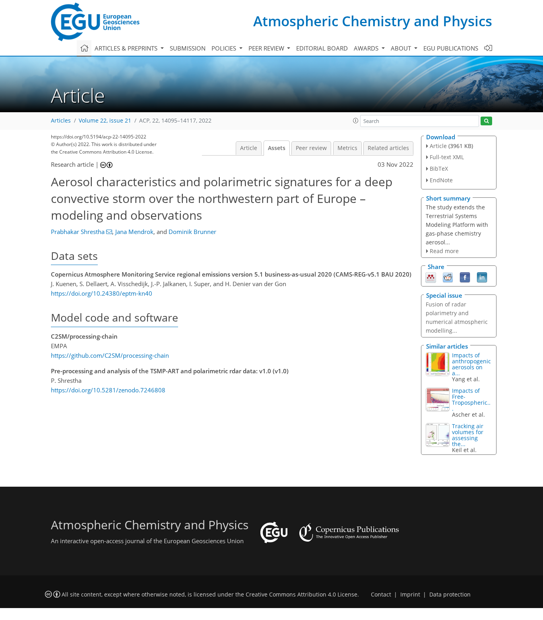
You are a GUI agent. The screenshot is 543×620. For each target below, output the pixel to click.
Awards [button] (367, 48)
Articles (61, 120)
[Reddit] (447, 277)
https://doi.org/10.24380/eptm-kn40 (101, 293)
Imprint (410, 594)
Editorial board (322, 48)
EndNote (441, 180)
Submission (188, 48)
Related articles (388, 148)
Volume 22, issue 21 (105, 120)
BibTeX (439, 168)
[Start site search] (486, 121)
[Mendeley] (430, 277)
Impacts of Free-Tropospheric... (471, 399)
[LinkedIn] (482, 277)
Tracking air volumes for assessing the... (467, 435)
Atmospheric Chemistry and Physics (372, 21)
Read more (444, 251)
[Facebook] (465, 277)
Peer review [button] (267, 48)
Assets (276, 148)
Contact (381, 594)
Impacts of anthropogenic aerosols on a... (471, 364)
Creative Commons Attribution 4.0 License (301, 594)
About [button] (402, 48)
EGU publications (450, 48)
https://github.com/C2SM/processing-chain (110, 355)
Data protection (450, 594)
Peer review (311, 148)
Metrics (347, 148)
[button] (356, 120)
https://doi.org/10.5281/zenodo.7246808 (108, 390)
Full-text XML (447, 157)
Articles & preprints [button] (127, 48)
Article (248, 148)
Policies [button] (224, 48)
